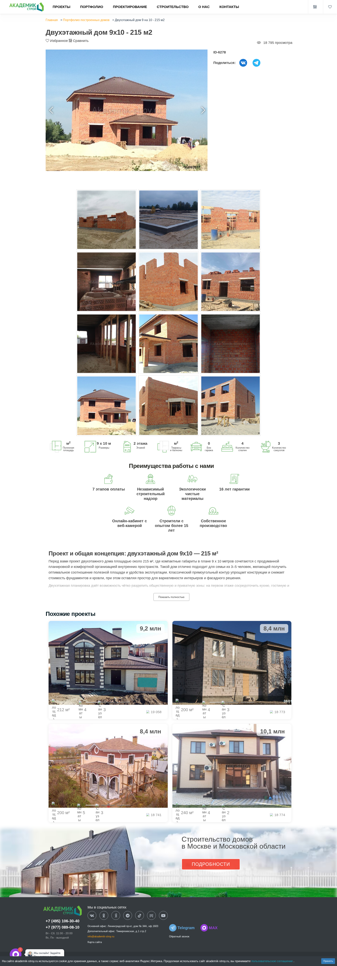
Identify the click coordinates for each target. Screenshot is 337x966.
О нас (204, 7)
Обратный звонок (179, 936)
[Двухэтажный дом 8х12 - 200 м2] (232, 663)
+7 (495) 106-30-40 (62, 921)
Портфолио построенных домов (86, 20)
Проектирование (130, 7)
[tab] (92, 702)
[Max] (28, 954)
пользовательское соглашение (272, 961)
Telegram (186, 928)
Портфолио (91, 7)
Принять (328, 961)
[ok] (103, 916)
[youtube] (163, 916)
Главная (52, 20)
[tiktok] (139, 916)
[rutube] (151, 916)
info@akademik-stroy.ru (101, 936)
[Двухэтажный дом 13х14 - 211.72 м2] (108, 663)
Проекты (61, 7)
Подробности (211, 864)
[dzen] (115, 916)
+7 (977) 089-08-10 (62, 927)
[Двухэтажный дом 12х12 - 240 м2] (232, 766)
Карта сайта (95, 942)
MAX (213, 928)
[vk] (92, 916)
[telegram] (127, 916)
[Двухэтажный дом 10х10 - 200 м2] (108, 766)
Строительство (173, 7)
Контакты (229, 7)
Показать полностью (171, 597)
